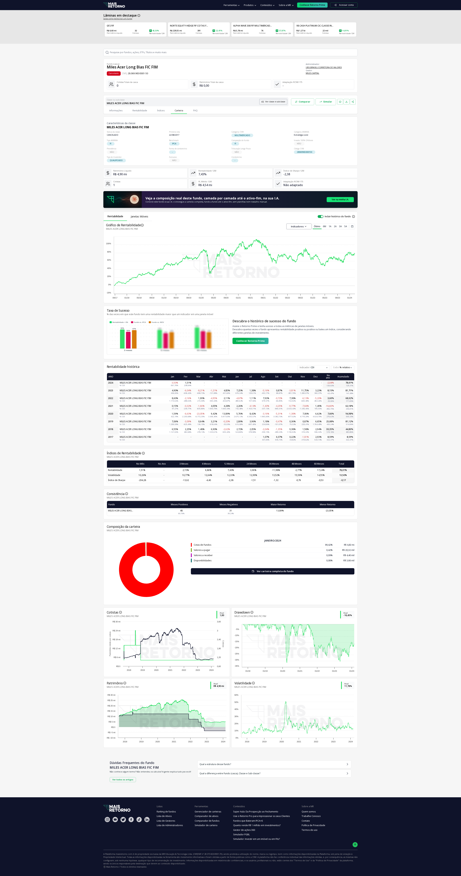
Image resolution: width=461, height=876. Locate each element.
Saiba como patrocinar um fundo (117, 18)
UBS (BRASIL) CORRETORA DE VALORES (324, 67)
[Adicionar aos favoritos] (340, 102)
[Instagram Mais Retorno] (107, 819)
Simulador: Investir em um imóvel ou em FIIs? (256, 839)
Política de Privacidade (313, 825)
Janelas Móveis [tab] (139, 216)
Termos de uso (309, 830)
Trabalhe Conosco (311, 816)
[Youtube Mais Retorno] (115, 819)
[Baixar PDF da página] (346, 102)
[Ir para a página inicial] (114, 5)
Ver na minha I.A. (340, 199)
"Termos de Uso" (302, 860)
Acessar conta (346, 4)
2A (335, 226)
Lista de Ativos (164, 816)
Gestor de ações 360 (244, 830)
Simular (327, 101)
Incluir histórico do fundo (338, 216)
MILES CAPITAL (312, 73)
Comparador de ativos (206, 816)
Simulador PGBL (241, 834)
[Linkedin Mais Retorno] (147, 819)
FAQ (195, 110)
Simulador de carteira (206, 825)
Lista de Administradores (170, 825)
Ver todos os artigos (122, 779)
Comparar (304, 101)
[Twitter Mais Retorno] (123, 819)
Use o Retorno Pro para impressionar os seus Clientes (261, 816)
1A (330, 226)
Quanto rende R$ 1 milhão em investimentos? (257, 825)
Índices (161, 110)
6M (324, 226)
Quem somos (309, 811)
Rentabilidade (140, 110)
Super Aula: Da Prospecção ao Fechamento (255, 811)
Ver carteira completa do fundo (275, 571)
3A (340, 226)
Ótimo (317, 226)
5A (345, 226)
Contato (306, 820)
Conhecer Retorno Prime (250, 340)
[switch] (320, 216)
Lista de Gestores (166, 820)
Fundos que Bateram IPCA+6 (248, 820)
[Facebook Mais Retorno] (131, 819)
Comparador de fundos (207, 820)
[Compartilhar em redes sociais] (353, 102)
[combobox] (342, 367)
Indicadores (297, 226)
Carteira (179, 110)
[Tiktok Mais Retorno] (139, 819)
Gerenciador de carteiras (208, 811)
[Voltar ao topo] (355, 844)
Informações (115, 110)
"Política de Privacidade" (327, 860)
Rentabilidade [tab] (115, 216)
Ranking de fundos (166, 811)
